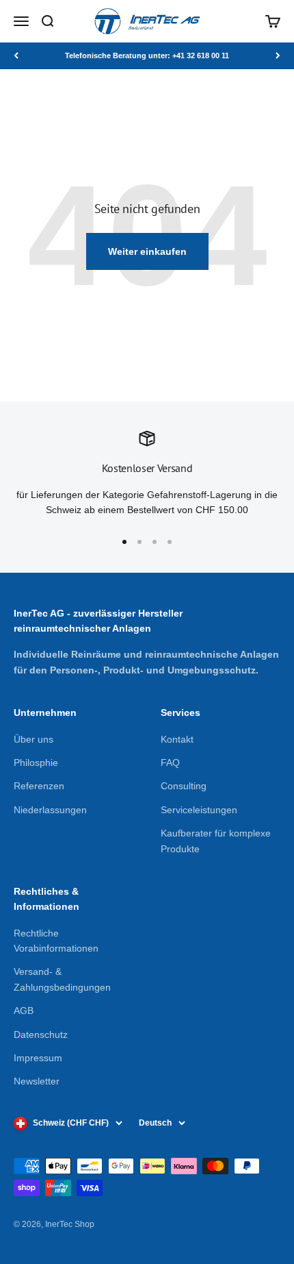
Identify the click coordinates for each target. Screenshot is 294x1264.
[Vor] (278, 55)
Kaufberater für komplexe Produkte (216, 841)
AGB (24, 1010)
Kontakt (177, 739)
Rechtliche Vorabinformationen (56, 941)
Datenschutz (41, 1034)
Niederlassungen (50, 809)
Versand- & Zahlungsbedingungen (62, 979)
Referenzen (39, 785)
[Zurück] (16, 55)
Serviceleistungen (199, 809)
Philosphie (36, 762)
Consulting (183, 785)
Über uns (33, 739)
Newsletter (36, 1081)
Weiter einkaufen (147, 251)
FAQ (170, 762)
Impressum (38, 1057)
